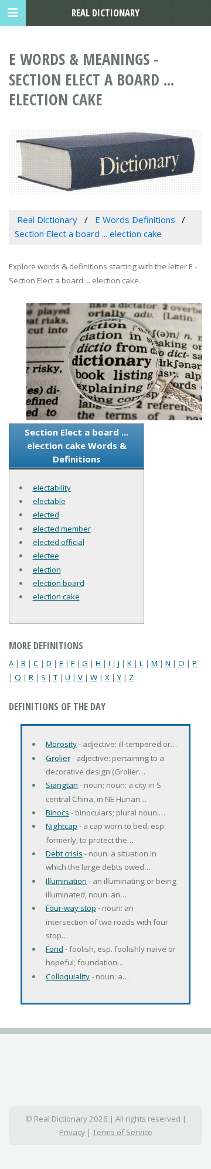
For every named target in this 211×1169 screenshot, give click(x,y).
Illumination (66, 881)
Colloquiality (68, 976)
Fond (54, 949)
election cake (56, 596)
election (47, 569)
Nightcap (61, 826)
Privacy (72, 1132)
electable (49, 501)
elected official (58, 542)
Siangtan (62, 785)
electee (46, 555)
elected (46, 514)
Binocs (57, 812)
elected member (62, 528)
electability (52, 487)
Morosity (61, 744)
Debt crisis (64, 853)
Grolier (58, 758)
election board (58, 583)
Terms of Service (122, 1132)
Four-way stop (71, 908)
